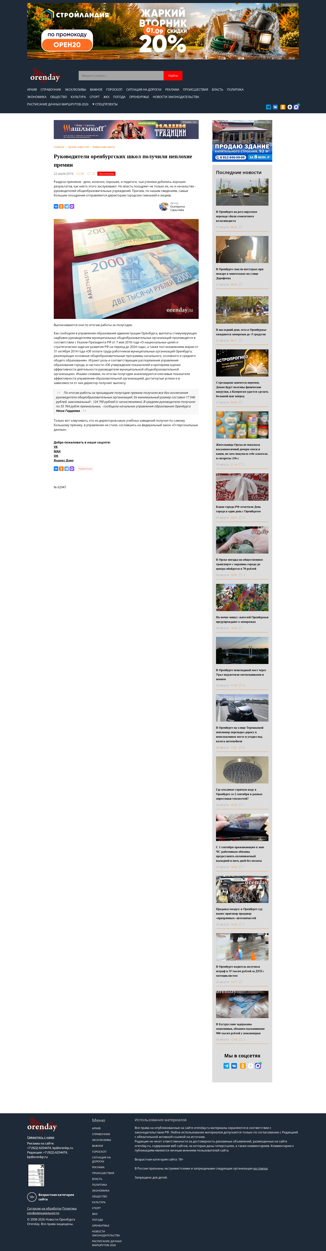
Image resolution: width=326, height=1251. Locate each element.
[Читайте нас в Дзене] (290, 107)
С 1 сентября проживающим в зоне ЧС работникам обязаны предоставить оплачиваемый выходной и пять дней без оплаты (240, 854)
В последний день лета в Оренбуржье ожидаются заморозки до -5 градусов (241, 331)
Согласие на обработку (44, 1208)
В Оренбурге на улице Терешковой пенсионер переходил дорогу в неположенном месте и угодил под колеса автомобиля (239, 734)
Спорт (95, 97)
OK (56, 456)
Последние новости (238, 172)
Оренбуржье (139, 97)
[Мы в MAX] (296, 107)
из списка (260, 1168)
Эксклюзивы (75, 89)
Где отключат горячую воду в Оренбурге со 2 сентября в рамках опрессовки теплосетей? (239, 794)
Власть (217, 89)
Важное (96, 89)
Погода (119, 97)
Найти (173, 76)
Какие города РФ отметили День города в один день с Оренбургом (238, 508)
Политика (235, 89)
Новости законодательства (176, 97)
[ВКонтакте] (56, 206)
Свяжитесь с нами (40, 1137)
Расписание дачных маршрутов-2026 (57, 104)
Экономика (36, 97)
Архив (32, 89)
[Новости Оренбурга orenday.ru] (45, 75)
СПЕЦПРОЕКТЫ (106, 104)
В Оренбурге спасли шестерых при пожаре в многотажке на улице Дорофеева (239, 273)
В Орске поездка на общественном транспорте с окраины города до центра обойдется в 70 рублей (239, 564)
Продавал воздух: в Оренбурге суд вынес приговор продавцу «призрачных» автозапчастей (239, 913)
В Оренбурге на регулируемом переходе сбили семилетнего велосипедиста (236, 216)
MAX (57, 451)
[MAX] (72, 206)
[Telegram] (66, 206)
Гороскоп (114, 89)
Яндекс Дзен (64, 460)
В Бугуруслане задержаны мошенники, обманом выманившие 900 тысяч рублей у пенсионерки (240, 1028)
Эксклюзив (106, 174)
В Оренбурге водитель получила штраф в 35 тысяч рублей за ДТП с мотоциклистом (240, 971)
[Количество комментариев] (244, 227)
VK (56, 447)
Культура (78, 97)
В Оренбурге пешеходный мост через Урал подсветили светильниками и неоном (241, 674)
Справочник (51, 89)
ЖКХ (106, 97)
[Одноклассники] (61, 206)
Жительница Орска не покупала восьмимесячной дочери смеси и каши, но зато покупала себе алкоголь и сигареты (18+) (242, 451)
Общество (58, 97)
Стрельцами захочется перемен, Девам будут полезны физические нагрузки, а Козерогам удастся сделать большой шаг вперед (242, 389)
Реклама (172, 89)
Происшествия (195, 89)
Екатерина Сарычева (177, 208)
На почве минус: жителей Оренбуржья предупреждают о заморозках (242, 619)
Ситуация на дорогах (143, 89)
